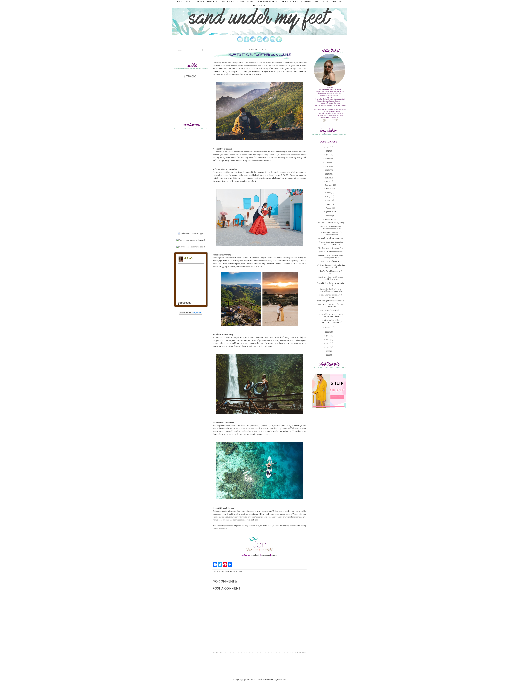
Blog (311, 406)
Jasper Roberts (306, 406)
